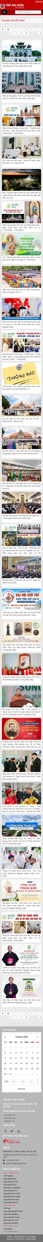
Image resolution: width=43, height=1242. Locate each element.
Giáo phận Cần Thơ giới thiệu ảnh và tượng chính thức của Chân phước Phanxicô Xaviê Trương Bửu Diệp (21, 647)
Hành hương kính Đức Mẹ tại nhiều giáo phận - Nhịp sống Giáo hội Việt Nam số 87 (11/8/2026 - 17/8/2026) (21, 227)
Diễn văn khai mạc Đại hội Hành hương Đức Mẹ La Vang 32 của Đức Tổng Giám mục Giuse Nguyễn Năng (21, 324)
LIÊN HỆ (6, 1148)
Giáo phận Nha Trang (11, 1217)
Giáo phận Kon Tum (11, 1220)
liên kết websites (11, 1169)
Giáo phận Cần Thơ (11, 1182)
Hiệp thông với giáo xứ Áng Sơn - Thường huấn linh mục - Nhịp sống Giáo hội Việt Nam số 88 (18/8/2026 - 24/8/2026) (21, 130)
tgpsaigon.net (9, 1115)
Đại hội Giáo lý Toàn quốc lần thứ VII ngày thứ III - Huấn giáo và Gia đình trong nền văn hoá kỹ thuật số (21, 486)
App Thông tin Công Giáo (15, 1136)
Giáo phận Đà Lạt (10, 1185)
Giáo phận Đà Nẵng (11, 1214)
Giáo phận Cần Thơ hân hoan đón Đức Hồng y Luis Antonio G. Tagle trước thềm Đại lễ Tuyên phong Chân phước (21, 776)
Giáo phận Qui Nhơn (11, 1223)
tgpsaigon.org (9, 1121)
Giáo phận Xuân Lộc (11, 1202)
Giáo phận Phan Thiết (12, 1194)
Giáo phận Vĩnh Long (11, 1199)
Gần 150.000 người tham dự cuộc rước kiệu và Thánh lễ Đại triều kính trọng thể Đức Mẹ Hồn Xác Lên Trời (21, 195)
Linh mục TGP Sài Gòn (13, 1099)
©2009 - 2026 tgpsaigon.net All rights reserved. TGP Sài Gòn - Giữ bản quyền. (21, 1238)
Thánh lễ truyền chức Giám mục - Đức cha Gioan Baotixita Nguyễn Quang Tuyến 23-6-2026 (21, 873)
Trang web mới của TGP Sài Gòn (19, 1111)
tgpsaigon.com (10, 1118)
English (38, 2)
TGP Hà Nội (8, 1229)
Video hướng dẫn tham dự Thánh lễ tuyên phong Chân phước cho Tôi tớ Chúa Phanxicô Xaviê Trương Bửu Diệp (21, 841)
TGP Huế (7, 1208)
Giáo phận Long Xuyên (12, 1188)
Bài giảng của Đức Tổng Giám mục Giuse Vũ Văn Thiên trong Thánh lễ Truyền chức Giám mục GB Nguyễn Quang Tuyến (21, 905)
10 (21, 33)
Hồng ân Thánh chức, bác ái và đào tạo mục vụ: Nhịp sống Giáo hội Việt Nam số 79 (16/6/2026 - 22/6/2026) (21, 938)
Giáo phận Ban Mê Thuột (13, 1211)
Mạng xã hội (9, 1125)
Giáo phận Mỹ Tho (10, 1191)
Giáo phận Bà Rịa (10, 1179)
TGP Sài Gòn (8, 1176)
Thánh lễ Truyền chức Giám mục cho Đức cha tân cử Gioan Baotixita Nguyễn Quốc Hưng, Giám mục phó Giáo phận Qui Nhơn (21, 970)
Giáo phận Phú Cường (12, 1196)
